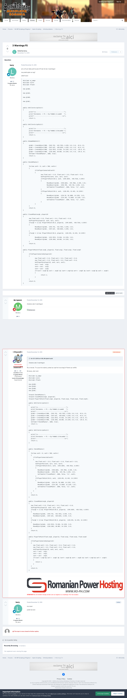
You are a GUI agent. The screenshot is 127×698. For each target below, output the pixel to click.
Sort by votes (110, 293)
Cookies (69, 679)
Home (6, 20)
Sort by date (119, 293)
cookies (14, 693)
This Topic (115, 20)
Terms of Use (36, 695)
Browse (48, 20)
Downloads (15, 20)
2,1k (17, 371)
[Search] (122, 20)
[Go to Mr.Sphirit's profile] (18, 307)
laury (25, 51)
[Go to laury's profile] (14, 52)
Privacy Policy (61, 679)
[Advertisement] (63, 334)
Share (105, 52)
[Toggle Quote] (29, 358)
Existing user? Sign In (105, 1)
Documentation (66, 20)
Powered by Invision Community (63, 687)
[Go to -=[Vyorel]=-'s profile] (18, 358)
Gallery (24, 20)
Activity (56, 20)
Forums (32, 20)
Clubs (40, 20)
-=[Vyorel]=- (17, 352)
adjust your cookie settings (58, 693)
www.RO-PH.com (71, 686)
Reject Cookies (117, 693)
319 (13, 81)
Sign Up (119, 1)
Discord (77, 20)
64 (19, 316)
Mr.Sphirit (18, 300)
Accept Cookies (104, 693)
